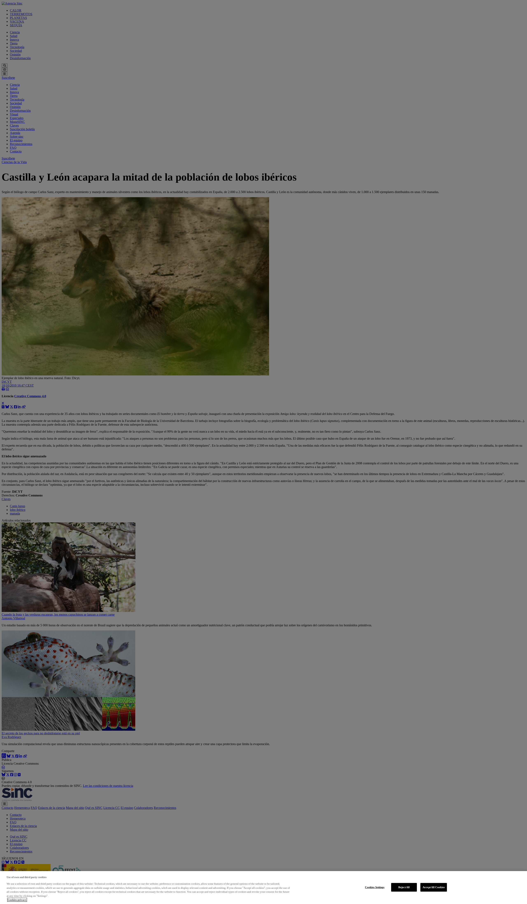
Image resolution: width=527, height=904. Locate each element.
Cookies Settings (374, 887)
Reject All (404, 887)
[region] (263, 887)
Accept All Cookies (434, 887)
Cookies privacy (17, 899)
